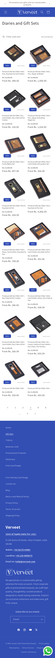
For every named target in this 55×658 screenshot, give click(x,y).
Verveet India (16, 643)
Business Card (12, 446)
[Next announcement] (50, 4)
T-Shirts (9, 440)
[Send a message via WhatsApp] (48, 651)
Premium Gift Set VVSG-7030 (13, 388)
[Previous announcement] (5, 4)
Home (8, 427)
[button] (6, 12)
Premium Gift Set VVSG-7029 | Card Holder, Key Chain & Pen (13, 343)
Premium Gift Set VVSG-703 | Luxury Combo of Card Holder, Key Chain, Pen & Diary (39, 344)
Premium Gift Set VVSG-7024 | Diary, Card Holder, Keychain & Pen (14, 252)
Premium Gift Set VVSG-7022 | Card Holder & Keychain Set (39, 163)
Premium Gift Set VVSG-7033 (39, 388)
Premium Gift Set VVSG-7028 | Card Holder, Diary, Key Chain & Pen (40, 298)
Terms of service (13, 509)
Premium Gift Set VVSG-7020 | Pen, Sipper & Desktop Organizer (39, 118)
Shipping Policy (13, 515)
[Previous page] (8, 407)
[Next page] (35, 414)
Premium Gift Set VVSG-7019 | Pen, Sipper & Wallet (39, 72)
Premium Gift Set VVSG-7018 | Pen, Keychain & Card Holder (13, 72)
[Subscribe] (41, 619)
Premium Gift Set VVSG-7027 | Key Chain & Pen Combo (13, 297)
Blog (8, 490)
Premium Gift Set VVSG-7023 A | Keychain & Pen (14, 207)
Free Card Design (13, 465)
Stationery (10, 459)
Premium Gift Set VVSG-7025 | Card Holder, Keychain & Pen (39, 251)
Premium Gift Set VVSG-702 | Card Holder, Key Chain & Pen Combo (13, 118)
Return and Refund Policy (17, 496)
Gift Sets (9, 434)
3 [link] (30, 407)
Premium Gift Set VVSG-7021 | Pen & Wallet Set (13, 163)
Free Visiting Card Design (17, 477)
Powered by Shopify (29, 643)
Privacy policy (44, 643)
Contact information (28, 652)
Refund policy (14, 648)
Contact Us (11, 484)
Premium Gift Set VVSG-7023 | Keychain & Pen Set (39, 207)
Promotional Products (16, 453)
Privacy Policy (12, 503)
